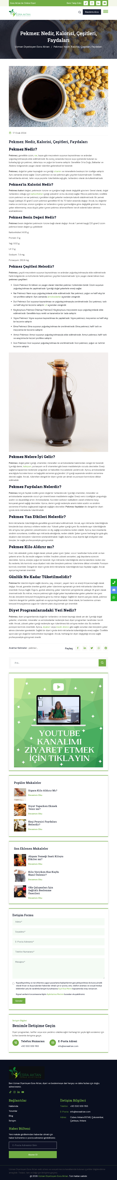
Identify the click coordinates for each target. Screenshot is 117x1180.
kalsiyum (27, 466)
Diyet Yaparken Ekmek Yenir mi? (42, 808)
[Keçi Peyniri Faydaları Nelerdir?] (20, 826)
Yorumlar (13, 1111)
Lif (46, 305)
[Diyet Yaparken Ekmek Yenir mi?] (20, 811)
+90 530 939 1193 (30, 1046)
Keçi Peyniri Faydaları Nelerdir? (42, 823)
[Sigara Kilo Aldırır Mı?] (20, 795)
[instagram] (92, 3)
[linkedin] (98, 3)
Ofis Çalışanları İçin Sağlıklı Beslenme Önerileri (40, 890)
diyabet (46, 627)
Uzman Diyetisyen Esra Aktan (32, 46)
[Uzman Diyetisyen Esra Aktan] (19, 13)
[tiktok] (86, 3)
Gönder (19, 1000)
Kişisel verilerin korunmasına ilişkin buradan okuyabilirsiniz (50, 994)
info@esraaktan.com (68, 1046)
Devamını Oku (35, 795)
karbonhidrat (37, 194)
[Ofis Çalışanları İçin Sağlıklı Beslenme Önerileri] (20, 892)
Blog (11, 1115)
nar (35, 155)
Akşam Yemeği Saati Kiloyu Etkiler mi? (45, 858)
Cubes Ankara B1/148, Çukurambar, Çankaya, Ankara (87, 1119)
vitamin (57, 171)
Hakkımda (13, 1106)
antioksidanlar (54, 296)
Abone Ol (32, 1154)
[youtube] (104, 3)
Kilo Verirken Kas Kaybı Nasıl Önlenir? (43, 873)
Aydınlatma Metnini (55, 994)
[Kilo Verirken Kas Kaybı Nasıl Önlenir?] (20, 877)
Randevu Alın (92, 12)
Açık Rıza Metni (65, 988)
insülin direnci (62, 627)
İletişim (12, 1120)
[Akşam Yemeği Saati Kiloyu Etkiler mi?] (20, 861)
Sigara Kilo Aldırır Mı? (42, 790)
